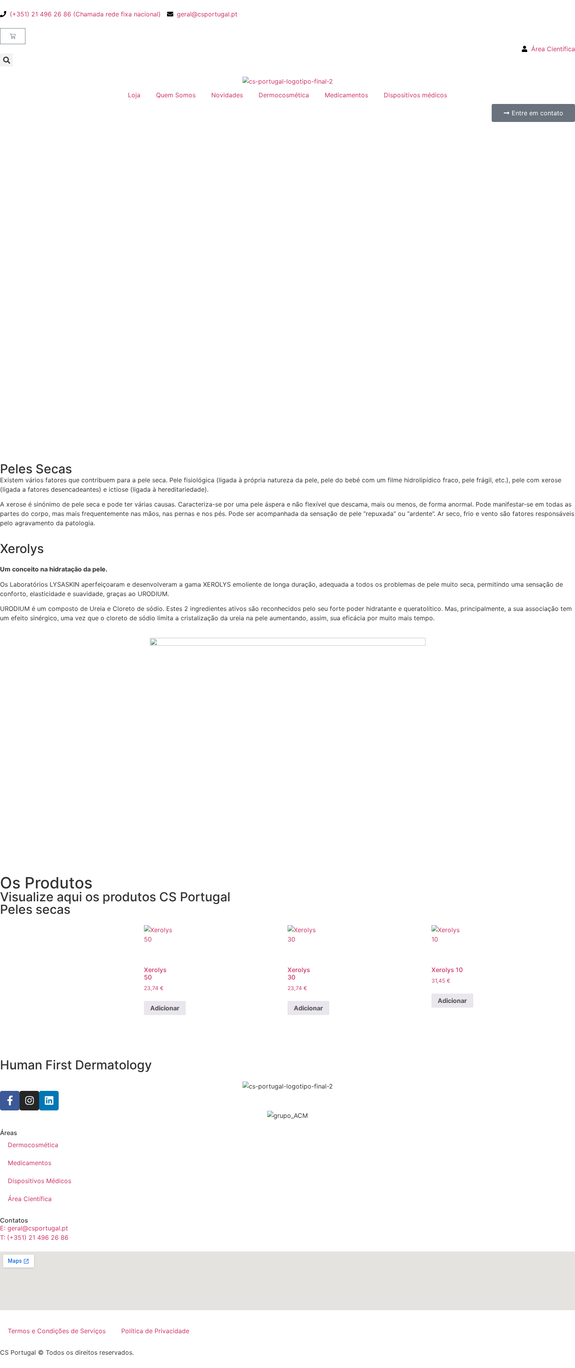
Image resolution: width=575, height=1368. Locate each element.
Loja (134, 95)
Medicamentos (346, 95)
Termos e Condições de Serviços (57, 1331)
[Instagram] (29, 1100)
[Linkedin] (49, 1100)
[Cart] (12, 36)
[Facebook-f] (10, 1100)
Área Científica (30, 1199)
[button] (6, 60)
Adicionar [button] (165, 1008)
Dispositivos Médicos (39, 1181)
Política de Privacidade (155, 1331)
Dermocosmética (284, 95)
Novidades (227, 95)
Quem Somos (176, 95)
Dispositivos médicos (415, 95)
